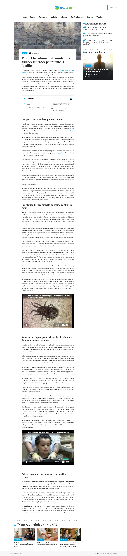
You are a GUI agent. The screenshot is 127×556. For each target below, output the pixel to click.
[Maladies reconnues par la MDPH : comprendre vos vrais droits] (24, 534)
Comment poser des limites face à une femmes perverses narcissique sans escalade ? (70, 544)
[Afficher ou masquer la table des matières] (53, 99)
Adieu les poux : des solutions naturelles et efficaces (59, 109)
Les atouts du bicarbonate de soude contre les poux (36, 108)
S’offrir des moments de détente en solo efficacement (97, 71)
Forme (41, 539)
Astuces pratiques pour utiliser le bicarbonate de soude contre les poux (60, 104)
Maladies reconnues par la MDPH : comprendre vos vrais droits (23, 544)
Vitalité (63, 539)
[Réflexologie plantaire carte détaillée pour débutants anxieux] (47, 534)
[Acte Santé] (63, 7)
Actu (24, 53)
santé (59, 153)
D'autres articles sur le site (37, 524)
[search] (111, 7)
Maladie (18, 539)
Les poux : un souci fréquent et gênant (35, 103)
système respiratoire (66, 131)
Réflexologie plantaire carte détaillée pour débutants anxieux (47, 543)
